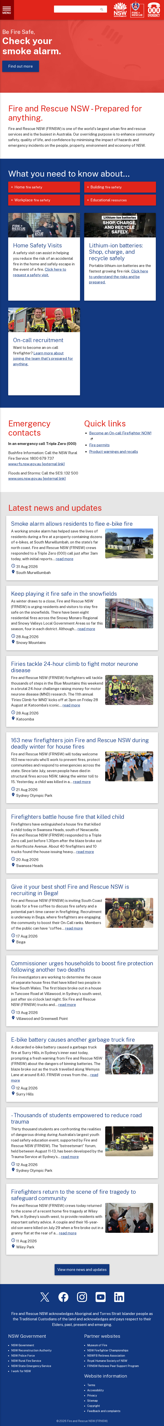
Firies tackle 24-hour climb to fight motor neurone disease (74, 666)
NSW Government (22, 1345)
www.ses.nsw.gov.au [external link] (37, 478)
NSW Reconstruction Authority (31, 1350)
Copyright (93, 1405)
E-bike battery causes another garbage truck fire (73, 1039)
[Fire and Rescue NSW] (137, 9)
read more (64, 559)
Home (28, 187)
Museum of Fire (97, 1345)
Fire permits (99, 445)
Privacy (92, 1395)
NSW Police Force (23, 1355)
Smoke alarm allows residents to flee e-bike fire (72, 523)
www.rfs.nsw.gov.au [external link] (36, 464)
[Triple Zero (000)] (153, 9)
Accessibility (95, 1390)
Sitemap (92, 1400)
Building (106, 187)
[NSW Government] (120, 9)
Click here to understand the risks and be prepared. (118, 276)
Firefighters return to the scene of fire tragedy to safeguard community (73, 1194)
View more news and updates (82, 1269)
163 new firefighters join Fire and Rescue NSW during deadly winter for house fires (80, 743)
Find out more (20, 66)
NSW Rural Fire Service (26, 1360)
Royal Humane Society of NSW (107, 1360)
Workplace (32, 200)
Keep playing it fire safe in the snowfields (64, 593)
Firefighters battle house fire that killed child (67, 816)
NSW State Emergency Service (31, 1366)
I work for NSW (21, 1371)
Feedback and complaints (103, 1411)
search (102, 9)
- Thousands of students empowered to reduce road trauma (76, 1118)
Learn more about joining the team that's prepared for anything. (43, 358)
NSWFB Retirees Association (106, 1355)
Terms (91, 1385)
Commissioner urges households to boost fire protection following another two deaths (82, 966)
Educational (108, 200)
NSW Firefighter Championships (107, 1350)
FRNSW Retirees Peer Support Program (113, 1366)
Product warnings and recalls (113, 451)
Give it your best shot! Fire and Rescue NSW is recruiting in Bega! (70, 889)
